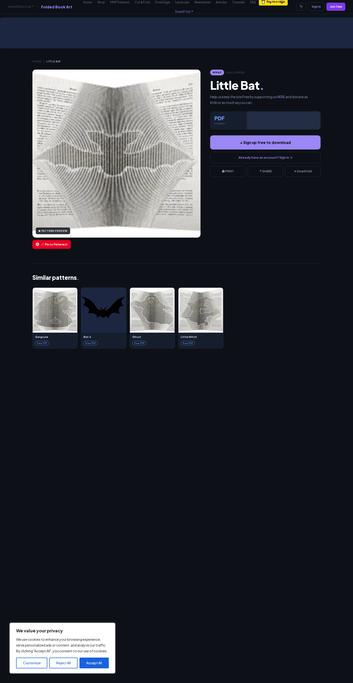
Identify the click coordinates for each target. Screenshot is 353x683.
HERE (281, 97)
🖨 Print (228, 171)
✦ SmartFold (303, 171)
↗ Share (265, 171)
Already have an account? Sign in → (265, 157)
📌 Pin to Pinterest (54, 244)
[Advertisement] (177, 35)
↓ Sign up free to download (265, 142)
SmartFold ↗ (184, 11)
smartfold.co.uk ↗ (21, 6)
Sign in (316, 6)
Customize (32, 663)
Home (36, 61)
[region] (62, 648)
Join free (336, 6)
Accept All (94, 663)
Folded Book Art (56, 7)
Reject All (63, 663)
